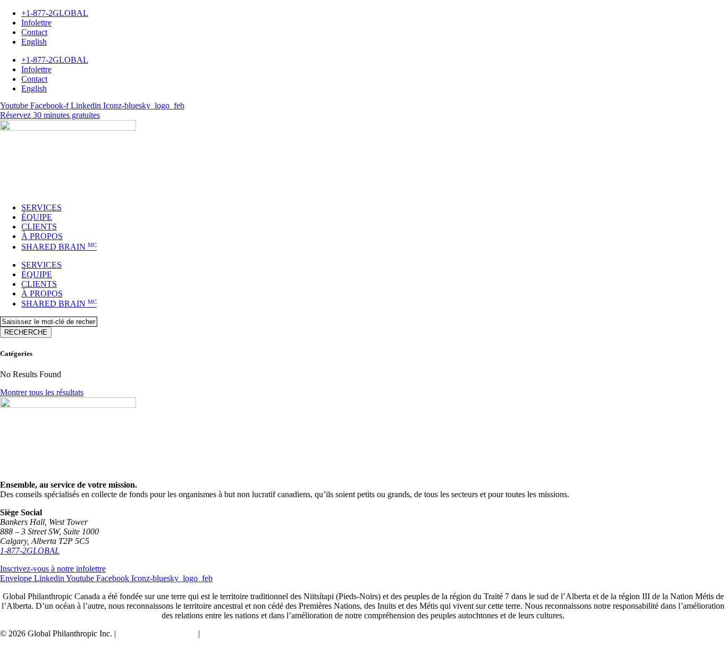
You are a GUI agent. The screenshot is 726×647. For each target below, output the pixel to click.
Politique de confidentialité (246, 633)
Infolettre (36, 22)
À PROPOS (42, 236)
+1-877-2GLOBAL (54, 13)
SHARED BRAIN (59, 246)
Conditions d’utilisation (157, 633)
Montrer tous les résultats (41, 392)
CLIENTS (39, 226)
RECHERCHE (25, 332)
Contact (34, 32)
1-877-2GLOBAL (30, 550)
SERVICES (41, 207)
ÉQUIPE (36, 217)
